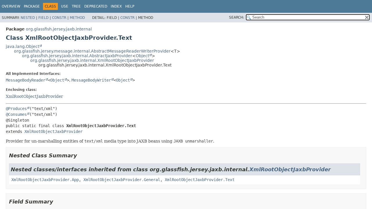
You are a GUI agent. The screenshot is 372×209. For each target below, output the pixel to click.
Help (129, 6)
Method (77, 18)
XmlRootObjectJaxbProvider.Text (200, 179)
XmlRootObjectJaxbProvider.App (45, 179)
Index (116, 6)
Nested (28, 18)
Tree (76, 6)
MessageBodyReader (25, 80)
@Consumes (16, 114)
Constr (59, 18)
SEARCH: (236, 17)
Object (142, 55)
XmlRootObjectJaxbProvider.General (121, 179)
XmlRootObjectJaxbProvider (34, 96)
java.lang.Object (22, 46)
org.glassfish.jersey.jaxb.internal (59, 29)
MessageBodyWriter (91, 80)
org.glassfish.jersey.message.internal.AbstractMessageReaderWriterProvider (92, 51)
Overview (11, 6)
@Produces (16, 108)
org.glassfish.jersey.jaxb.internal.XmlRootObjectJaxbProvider (92, 60)
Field (43, 18)
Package (32, 6)
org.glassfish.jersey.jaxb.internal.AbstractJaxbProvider (77, 55)
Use (64, 6)
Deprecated (95, 6)
